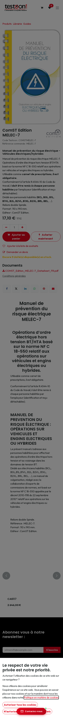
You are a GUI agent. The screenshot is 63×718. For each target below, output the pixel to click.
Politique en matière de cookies (41, 697)
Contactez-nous (33, 711)
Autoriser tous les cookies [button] (20, 704)
